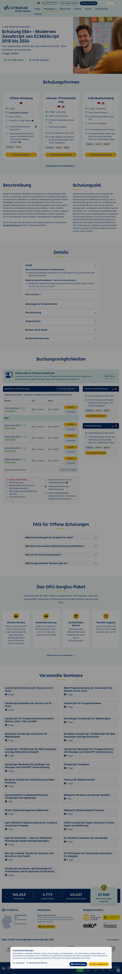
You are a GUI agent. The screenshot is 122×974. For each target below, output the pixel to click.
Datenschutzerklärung (38, 963)
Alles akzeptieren (100, 964)
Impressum (20, 963)
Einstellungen (79, 964)
